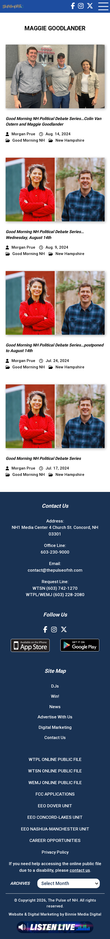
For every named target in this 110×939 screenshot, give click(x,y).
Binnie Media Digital (83, 914)
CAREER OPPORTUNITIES (55, 840)
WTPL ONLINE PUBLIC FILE (55, 759)
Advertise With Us (55, 716)
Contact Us (55, 737)
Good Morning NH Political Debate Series (43, 458)
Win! (55, 696)
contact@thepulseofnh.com (55, 570)
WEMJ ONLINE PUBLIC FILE (55, 782)
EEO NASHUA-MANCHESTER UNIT (55, 828)
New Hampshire (70, 140)
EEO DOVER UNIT (55, 805)
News (55, 706)
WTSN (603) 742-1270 (55, 588)
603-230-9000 (55, 552)
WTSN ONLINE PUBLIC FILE (55, 770)
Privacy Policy (55, 852)
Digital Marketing (55, 727)
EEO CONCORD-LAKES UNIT (55, 817)
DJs (55, 686)
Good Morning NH (28, 140)
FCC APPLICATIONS (55, 794)
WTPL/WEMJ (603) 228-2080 (55, 594)
